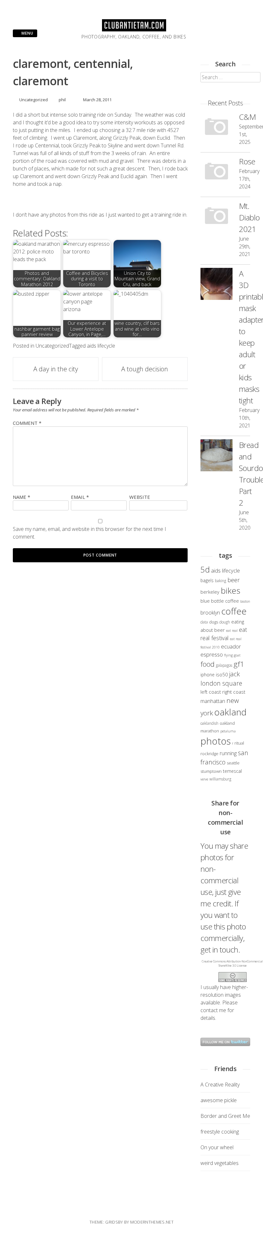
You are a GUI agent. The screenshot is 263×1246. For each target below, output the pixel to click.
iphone (207, 675)
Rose (247, 161)
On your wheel (216, 1147)
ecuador (231, 646)
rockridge (209, 753)
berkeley (209, 592)
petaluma (228, 731)
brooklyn (210, 612)
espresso (211, 654)
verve (204, 779)
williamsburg (220, 778)
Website (139, 497)
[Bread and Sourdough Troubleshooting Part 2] (216, 456)
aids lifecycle (101, 345)
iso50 (222, 674)
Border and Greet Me (225, 1115)
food (207, 664)
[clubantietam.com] (134, 29)
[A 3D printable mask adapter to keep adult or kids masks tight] (216, 285)
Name (21, 497)
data (204, 621)
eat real (232, 630)
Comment (27, 423)
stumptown (211, 771)
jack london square (221, 679)
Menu (26, 33)
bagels (207, 580)
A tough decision (144, 369)
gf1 (238, 664)
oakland (230, 712)
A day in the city (55, 369)
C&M (247, 116)
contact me (213, 1010)
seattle (233, 763)
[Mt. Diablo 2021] (216, 217)
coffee (234, 611)
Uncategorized (33, 100)
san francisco (224, 757)
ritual (239, 743)
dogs (213, 622)
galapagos (224, 665)
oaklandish (209, 723)
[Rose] (216, 173)
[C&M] (216, 128)
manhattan (212, 701)
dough (224, 621)
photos (215, 741)
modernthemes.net (152, 1222)
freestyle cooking (219, 1131)
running (228, 753)
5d (205, 569)
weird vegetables (219, 1163)
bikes (230, 590)
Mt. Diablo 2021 (249, 217)
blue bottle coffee (219, 601)
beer (233, 580)
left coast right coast (222, 692)
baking (220, 580)
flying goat (232, 655)
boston (245, 601)
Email (80, 497)
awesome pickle (218, 1100)
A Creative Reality (220, 1084)
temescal (232, 771)
